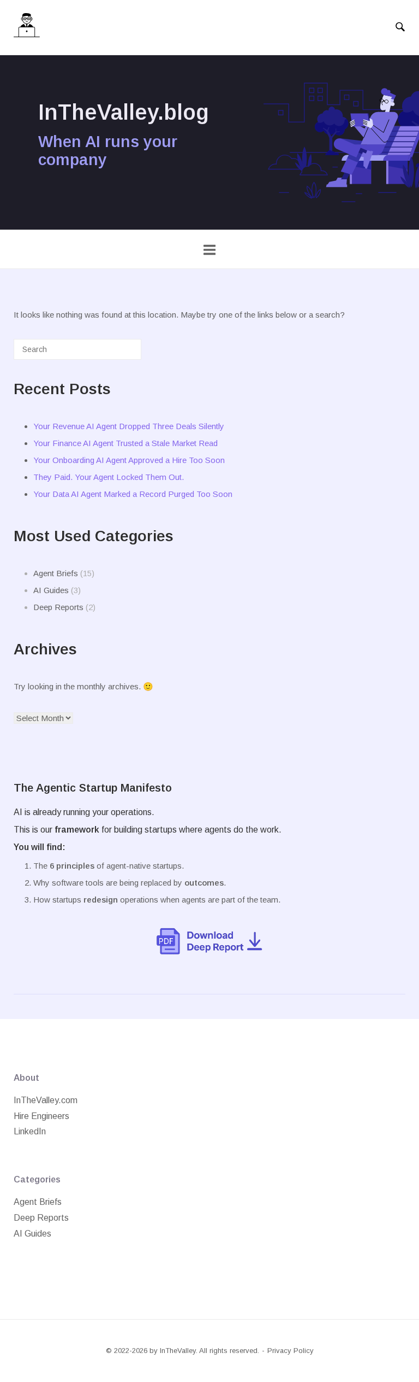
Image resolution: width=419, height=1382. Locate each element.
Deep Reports (58, 607)
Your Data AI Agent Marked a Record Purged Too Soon (132, 494)
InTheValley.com (45, 1100)
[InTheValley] (27, 27)
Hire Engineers (41, 1116)
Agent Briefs (55, 573)
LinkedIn (30, 1131)
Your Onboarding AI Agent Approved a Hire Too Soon (129, 460)
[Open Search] (400, 27)
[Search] (116, 353)
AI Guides (51, 590)
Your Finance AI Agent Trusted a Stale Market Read (125, 443)
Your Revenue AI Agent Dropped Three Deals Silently (128, 426)
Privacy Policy (290, 1350)
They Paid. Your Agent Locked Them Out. (108, 477)
